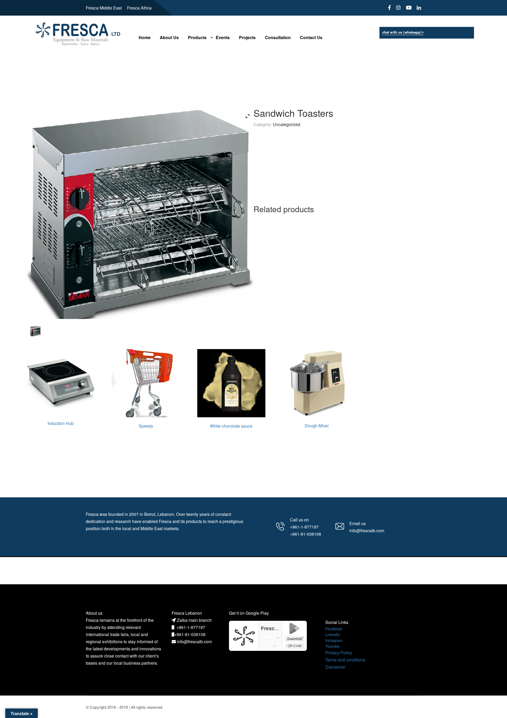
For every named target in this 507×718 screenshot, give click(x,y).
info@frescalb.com (194, 641)
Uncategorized (286, 124)
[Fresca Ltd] (244, 635)
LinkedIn (332, 634)
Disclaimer (335, 667)
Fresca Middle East (104, 8)
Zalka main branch (194, 620)
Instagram (334, 640)
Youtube (332, 646)
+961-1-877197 (190, 627)
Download (294, 638)
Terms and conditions (345, 660)
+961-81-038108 (189, 634)
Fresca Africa (139, 8)
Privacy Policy (338, 653)
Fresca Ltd (274, 628)
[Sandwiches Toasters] (35, 331)
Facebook (333, 628)
